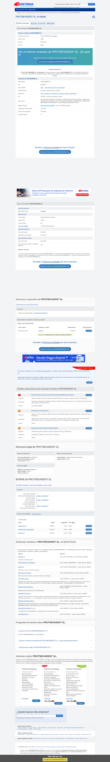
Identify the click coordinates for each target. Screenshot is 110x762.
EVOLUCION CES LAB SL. (24, 573)
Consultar (88, 395)
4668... (42, 87)
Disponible (43, 211)
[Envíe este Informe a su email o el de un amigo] (93, 17)
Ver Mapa (54, 36)
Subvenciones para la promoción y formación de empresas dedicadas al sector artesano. (52, 394)
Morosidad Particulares (23, 729)
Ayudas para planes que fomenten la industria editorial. (44, 428)
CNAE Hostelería (21, 734)
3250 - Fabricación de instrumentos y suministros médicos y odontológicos (59, 93)
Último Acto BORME (23, 226)
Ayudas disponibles (52, 727)
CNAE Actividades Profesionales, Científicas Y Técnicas (52, 734)
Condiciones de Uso (40, 746)
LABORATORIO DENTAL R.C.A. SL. (27, 608)
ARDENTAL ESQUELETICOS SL (26, 601)
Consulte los (54, 334)
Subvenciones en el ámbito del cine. (40, 410)
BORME (30, 729)
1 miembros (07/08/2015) (40, 313)
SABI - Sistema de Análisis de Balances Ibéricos (74, 727)
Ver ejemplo (25, 698)
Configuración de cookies (70, 746)
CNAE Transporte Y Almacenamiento (72, 734)
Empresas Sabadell (60, 738)
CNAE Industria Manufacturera (32, 734)
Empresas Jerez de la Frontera (48, 738)
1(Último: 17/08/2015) (42, 496)
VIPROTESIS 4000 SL (23, 579)
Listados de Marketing (42, 727)
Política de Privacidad (50, 746)
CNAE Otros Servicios (86, 734)
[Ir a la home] (24, 4)
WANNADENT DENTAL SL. (24, 593)
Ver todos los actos (36, 514)
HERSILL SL (21, 567)
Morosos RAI (60, 727)
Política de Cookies (60, 746)
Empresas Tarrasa (37, 738)
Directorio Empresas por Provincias (51, 12)
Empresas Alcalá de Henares (81, 738)
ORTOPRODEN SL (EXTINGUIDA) (26, 562)
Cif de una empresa (32, 727)
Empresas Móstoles (70, 738)
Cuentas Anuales (37, 729)
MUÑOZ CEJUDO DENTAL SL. (25, 587)
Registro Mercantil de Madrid (48, 105)
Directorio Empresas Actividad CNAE (34, 12)
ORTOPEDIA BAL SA (23, 614)
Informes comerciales (22, 727)
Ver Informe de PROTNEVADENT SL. (55, 759)
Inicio (23, 12)
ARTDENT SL (21, 557)
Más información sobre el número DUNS (55, 87)
